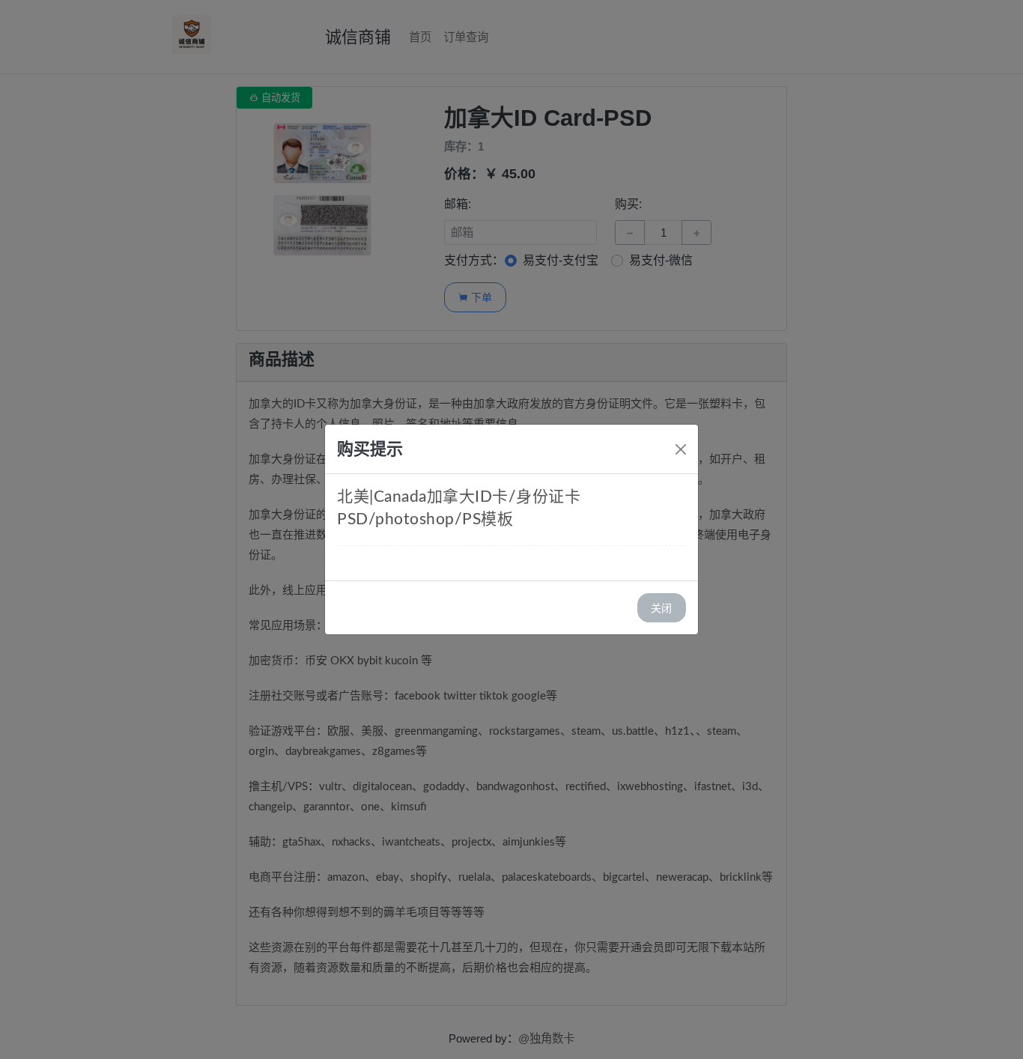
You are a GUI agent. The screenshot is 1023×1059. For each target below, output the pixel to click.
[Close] (681, 449)
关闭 (661, 607)
